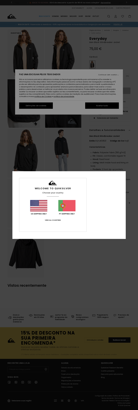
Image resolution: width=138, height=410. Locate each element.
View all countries (53, 220)
